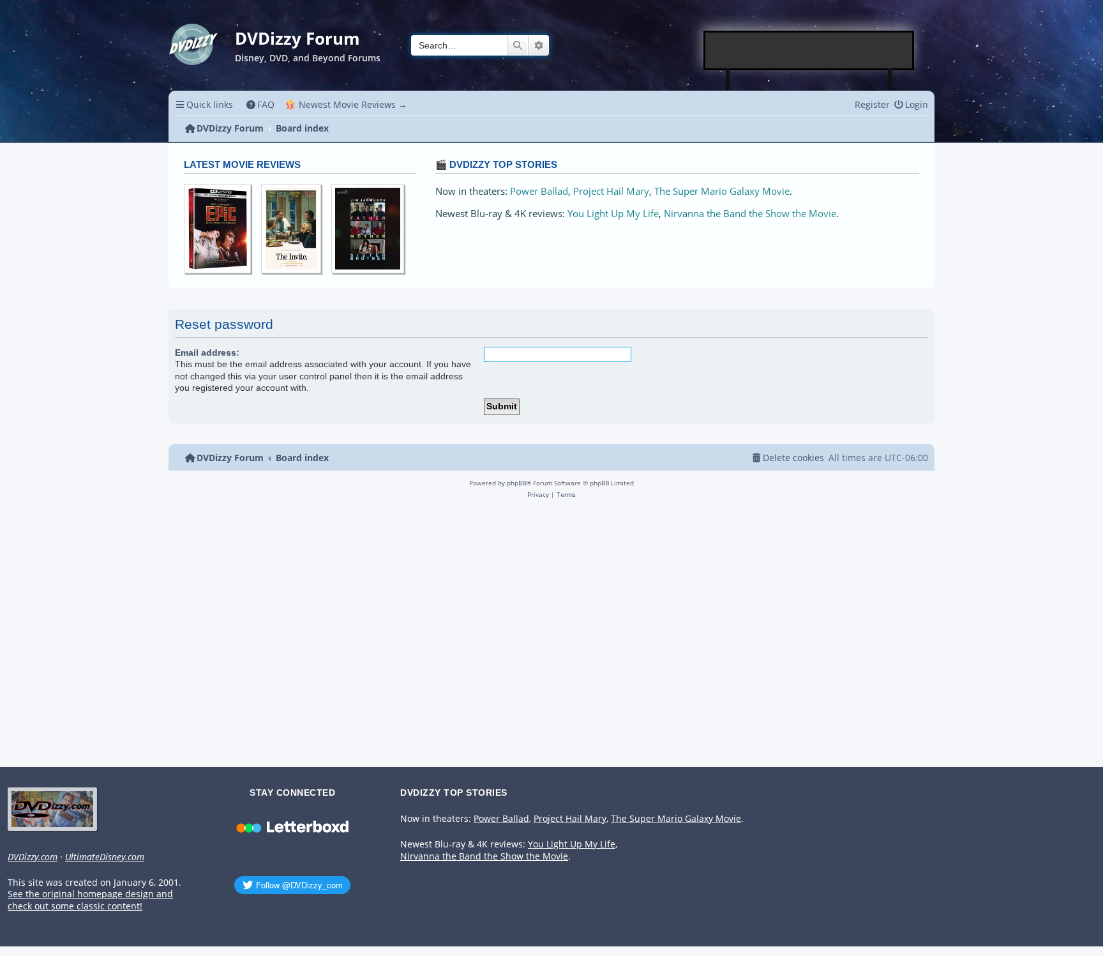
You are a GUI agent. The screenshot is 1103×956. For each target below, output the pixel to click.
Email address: (207, 352)
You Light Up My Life (613, 213)
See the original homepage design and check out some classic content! (90, 900)
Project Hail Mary (611, 191)
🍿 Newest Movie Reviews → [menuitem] (346, 104)
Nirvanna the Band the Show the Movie (750, 213)
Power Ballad (539, 191)
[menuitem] (260, 104)
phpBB (516, 482)
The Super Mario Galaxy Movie (722, 191)
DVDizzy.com (32, 857)
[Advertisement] (809, 50)
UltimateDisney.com (104, 857)
